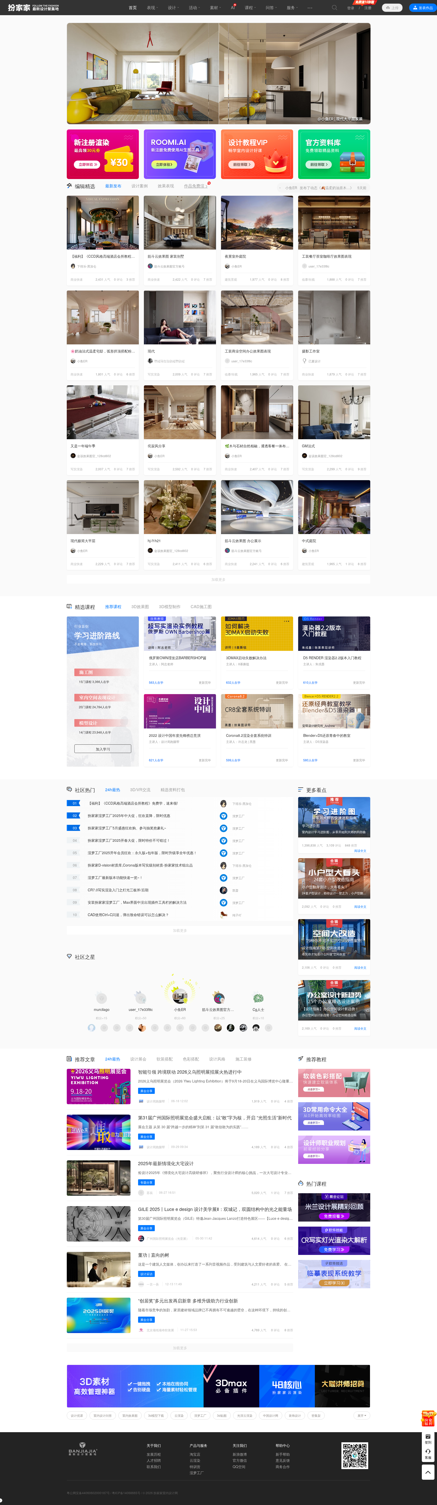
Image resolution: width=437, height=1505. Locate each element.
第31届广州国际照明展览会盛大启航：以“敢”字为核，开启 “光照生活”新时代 (215, 1117)
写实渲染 (154, 374)
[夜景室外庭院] (257, 223)
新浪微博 (240, 1454)
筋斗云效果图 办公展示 (243, 540)
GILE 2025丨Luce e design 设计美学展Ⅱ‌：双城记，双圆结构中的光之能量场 (215, 1209)
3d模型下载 (156, 1415)
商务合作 (283, 1466)
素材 (214, 7)
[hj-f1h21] (180, 507)
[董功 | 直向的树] (98, 1269)
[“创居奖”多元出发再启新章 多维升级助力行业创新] (98, 1315)
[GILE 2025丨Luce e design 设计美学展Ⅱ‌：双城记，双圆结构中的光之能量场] (98, 1224)
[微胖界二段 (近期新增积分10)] (155, 1028)
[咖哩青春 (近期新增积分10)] (91, 1028)
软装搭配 (165, 1059)
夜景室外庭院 (235, 256)
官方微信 (240, 1460)
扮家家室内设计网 (33, 7)
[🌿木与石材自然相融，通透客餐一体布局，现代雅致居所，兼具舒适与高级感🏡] (257, 412)
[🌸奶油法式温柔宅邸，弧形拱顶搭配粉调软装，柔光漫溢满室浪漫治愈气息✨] (103, 317)
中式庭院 (309, 540)
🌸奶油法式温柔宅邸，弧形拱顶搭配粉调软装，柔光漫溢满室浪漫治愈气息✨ (105, 350)
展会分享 (146, 1091)
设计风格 (217, 1059)
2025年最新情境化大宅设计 (166, 1163)
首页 (133, 7)
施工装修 (243, 1059)
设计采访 (146, 1274)
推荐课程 (113, 606)
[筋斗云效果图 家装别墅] (180, 223)
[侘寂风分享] (180, 412)
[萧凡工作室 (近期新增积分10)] (129, 1028)
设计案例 (140, 186)
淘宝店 (195, 1454)
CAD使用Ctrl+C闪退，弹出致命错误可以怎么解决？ (128, 914)
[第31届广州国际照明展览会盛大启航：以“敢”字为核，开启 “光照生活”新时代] (98, 1132)
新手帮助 (283, 1454)
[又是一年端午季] (103, 412)
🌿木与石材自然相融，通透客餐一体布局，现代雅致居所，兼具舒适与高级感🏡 (259, 445)
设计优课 (77, 1415)
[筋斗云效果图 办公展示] (257, 507)
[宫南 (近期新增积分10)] (192, 1028)
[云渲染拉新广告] (103, 154)
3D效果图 (140, 606)
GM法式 (308, 445)
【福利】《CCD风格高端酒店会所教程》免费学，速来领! (105, 256)
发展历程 (154, 1454)
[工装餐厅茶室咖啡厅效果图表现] (334, 223)
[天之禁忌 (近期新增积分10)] (180, 1028)
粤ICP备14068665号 (126, 1493)
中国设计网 (270, 1415)
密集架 (316, 1415)
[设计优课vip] (257, 154)
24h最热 (112, 789)
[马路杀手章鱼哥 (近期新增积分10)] (256, 1028)
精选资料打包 (173, 789)
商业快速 (77, 279)
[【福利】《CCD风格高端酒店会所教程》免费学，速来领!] (103, 223)
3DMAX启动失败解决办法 (246, 657)
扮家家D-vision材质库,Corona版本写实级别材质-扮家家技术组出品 (140, 865)
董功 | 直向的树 (153, 1254)
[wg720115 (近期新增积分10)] (230, 1028)
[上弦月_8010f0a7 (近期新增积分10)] (117, 1028)
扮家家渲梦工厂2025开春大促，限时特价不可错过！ (129, 840)
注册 (368, 7)
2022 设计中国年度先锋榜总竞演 (175, 735)
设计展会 (138, 1059)
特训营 (195, 1466)
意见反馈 (283, 1460)
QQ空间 (239, 1466)
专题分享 (146, 1182)
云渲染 (179, 1415)
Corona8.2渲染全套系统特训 (248, 735)
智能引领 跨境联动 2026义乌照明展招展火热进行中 (190, 1071)
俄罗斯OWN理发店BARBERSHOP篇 (177, 657)
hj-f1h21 (154, 540)
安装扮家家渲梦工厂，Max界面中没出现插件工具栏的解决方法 (137, 902)
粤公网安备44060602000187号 (88, 1493)
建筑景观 (231, 279)
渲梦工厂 (200, 1415)
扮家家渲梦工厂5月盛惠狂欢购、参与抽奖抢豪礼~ (127, 827)
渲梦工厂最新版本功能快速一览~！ (115, 877)
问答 (270, 7)
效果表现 (166, 186)
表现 (151, 7)
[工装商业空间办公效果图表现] (257, 317)
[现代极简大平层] (103, 507)
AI (233, 7)
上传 (395, 7)
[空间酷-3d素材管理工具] (135, 1406)
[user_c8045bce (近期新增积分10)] (167, 1028)
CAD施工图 (201, 606)
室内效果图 (130, 1415)
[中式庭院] (334, 507)
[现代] (180, 317)
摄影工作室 (311, 350)
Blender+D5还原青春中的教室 (327, 735)
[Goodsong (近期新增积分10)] (104, 1028)
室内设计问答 (103, 1415)
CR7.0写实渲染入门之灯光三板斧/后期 (118, 889)
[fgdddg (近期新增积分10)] (142, 1028)
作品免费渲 (196, 185)
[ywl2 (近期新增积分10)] (218, 1028)
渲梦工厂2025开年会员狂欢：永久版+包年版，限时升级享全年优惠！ (142, 852)
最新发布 (113, 186)
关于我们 (154, 1445)
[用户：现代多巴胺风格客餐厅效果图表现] (218, 73)
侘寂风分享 (156, 445)
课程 (249, 7)
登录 (350, 7)
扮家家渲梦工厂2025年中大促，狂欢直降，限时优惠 (129, 815)
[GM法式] (334, 412)
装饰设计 (295, 1415)
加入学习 (103, 748)
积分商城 (259, 956)
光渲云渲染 (244, 1415)
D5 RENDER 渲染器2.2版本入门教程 (332, 657)
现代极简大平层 (83, 540)
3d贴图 (222, 1415)
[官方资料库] (334, 154)
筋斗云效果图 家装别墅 (166, 256)
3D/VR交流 (140, 789)
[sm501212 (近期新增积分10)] (243, 1028)
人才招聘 (154, 1460)
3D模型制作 (170, 606)
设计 (172, 7)
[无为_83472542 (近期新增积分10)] (205, 1028)
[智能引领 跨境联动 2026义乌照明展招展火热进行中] (98, 1086)
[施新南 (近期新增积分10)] (268, 1028)
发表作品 (426, 7)
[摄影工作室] (334, 317)
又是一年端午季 (83, 445)
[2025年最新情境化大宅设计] (98, 1178)
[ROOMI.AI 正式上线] (180, 154)
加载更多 (218, 579)
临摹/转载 (308, 279)
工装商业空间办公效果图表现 (248, 350)
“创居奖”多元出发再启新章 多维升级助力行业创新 (188, 1300)
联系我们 (154, 1466)
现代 (151, 350)
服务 (291, 7)
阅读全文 (360, 850)
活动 (193, 7)
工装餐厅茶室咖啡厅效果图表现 (327, 256)
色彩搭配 (191, 1059)
